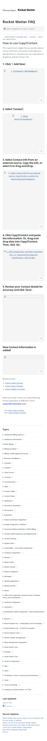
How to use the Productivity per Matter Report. (20, 723)
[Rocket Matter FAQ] (9, 10)
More (4, 732)
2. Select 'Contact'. (13, 109)
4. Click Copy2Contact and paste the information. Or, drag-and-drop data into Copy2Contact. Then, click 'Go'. (22, 240)
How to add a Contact (14, 383)
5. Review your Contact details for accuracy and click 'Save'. (23, 288)
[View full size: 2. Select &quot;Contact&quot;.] (23, 134)
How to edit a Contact (14, 386)
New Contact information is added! (19, 349)
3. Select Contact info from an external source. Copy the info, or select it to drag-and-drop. (22, 163)
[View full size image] (23, 317)
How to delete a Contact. (17, 413)
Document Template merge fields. (15, 730)
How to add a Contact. (16, 410)
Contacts (32, 37)
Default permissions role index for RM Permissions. (21, 725)
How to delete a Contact (15, 389)
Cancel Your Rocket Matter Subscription (17, 727)
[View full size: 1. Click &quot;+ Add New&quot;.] (23, 86)
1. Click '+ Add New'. (14, 64)
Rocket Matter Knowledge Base (16, 37)
